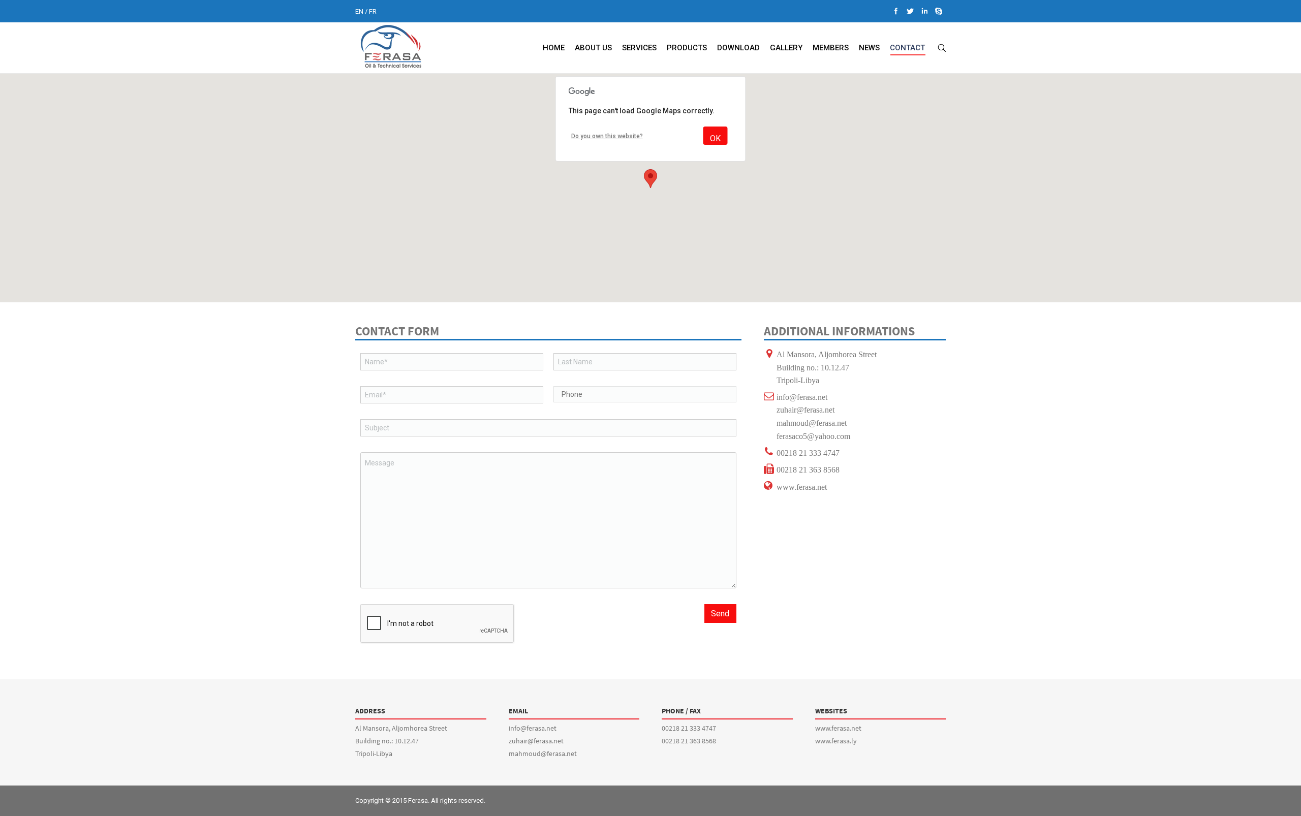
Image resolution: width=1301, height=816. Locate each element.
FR (373, 11)
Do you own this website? (607, 136)
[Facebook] (896, 11)
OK (715, 138)
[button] (650, 178)
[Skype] (939, 11)
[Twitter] (910, 11)
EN (359, 11)
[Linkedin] (924, 11)
